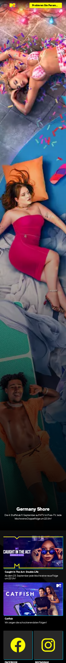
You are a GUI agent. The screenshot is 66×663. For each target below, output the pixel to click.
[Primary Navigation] (5, 5)
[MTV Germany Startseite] (12, 5)
